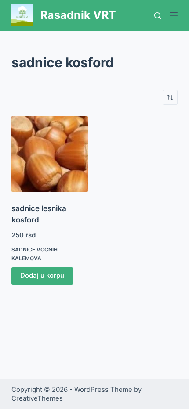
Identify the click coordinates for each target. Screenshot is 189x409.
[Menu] (174, 15)
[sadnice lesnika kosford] (49, 154)
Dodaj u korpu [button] (42, 275)
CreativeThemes (37, 398)
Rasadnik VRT (78, 15)
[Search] (157, 15)
